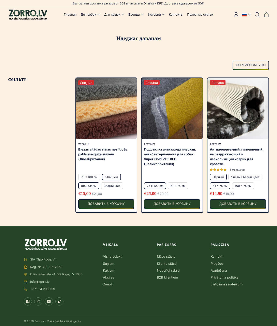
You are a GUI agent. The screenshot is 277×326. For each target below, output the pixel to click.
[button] (257, 14)
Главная (70, 14)
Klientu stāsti (167, 263)
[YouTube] (49, 301)
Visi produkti (112, 256)
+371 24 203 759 (42, 289)
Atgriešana (219, 270)
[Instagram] (38, 301)
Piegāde (217, 263)
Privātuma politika (224, 277)
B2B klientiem (167, 277)
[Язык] (246, 14)
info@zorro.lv (39, 282)
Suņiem (108, 263)
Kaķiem (108, 270)
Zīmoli (108, 284)
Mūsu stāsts (166, 256)
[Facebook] (28, 301)
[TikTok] (59, 301)
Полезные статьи (200, 14)
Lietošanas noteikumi (227, 284)
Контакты (176, 14)
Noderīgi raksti (168, 270)
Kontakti (217, 256)
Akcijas (108, 277)
